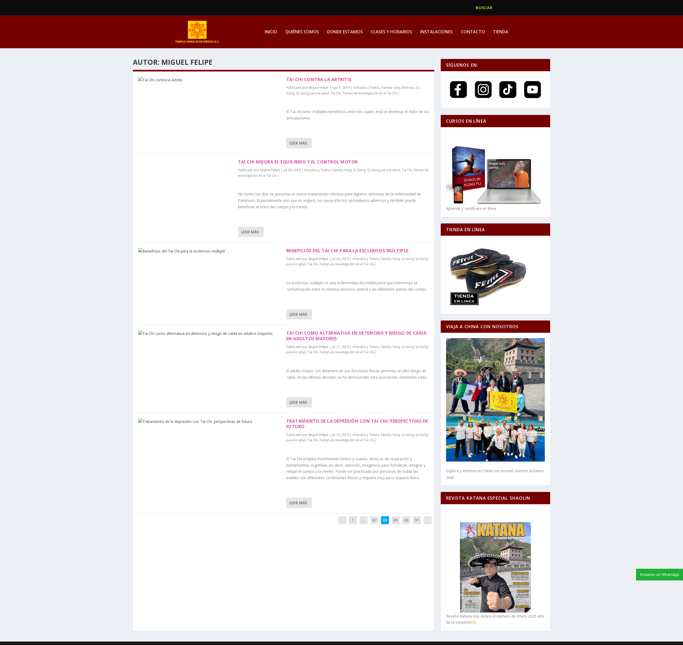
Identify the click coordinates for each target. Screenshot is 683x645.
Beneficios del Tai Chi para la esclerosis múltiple (347, 251)
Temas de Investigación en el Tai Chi (370, 93)
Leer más (298, 143)
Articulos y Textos (366, 87)
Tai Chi (336, 93)
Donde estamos (345, 32)
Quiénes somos (302, 32)
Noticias (408, 87)
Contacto (473, 32)
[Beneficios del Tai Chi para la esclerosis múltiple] (209, 251)
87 (374, 520)
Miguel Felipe (318, 87)
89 (396, 520)
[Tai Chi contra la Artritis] (209, 80)
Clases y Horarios (391, 32)
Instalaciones (436, 32)
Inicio (271, 32)
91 (417, 520)
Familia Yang (391, 87)
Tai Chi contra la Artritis (319, 79)
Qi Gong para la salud (312, 93)
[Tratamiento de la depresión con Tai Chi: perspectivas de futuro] (209, 421)
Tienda (500, 32)
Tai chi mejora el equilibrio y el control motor (298, 162)
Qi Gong (359, 170)
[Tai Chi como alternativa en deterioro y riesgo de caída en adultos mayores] (209, 333)
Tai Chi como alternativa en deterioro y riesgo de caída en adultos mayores (356, 336)
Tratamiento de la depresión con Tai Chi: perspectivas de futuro (357, 424)
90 (406, 520)
